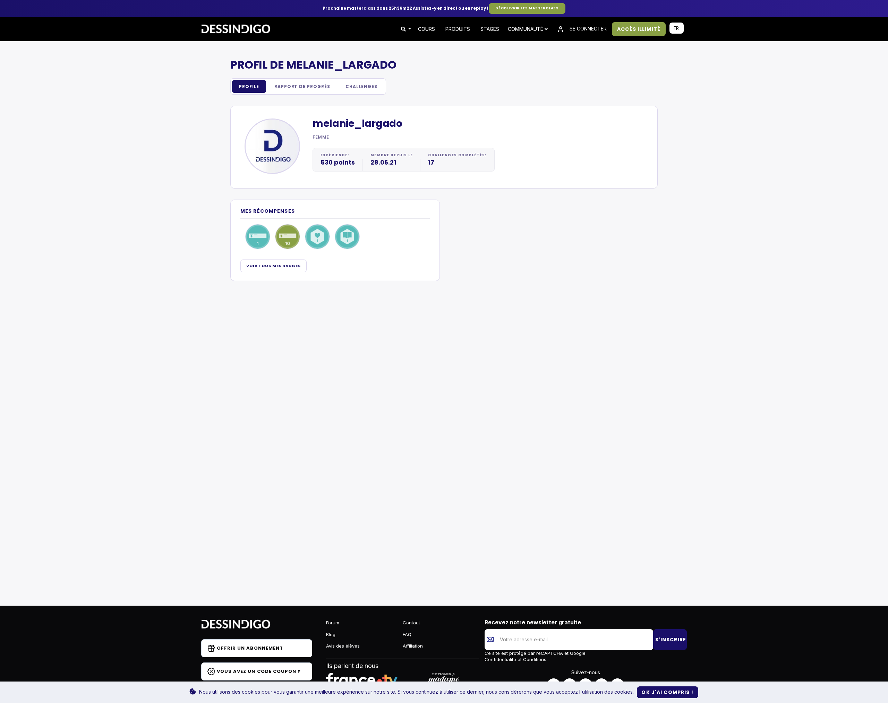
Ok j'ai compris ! (667, 692)
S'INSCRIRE (670, 639)
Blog (330, 634)
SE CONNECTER (587, 29)
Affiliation (413, 646)
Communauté (526, 29)
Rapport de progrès (302, 86)
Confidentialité (501, 659)
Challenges (361, 86)
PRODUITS (457, 29)
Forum (332, 622)
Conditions (534, 659)
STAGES (489, 29)
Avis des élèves (343, 646)
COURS (426, 29)
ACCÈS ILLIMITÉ (638, 29)
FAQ (407, 634)
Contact (411, 622)
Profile (249, 86)
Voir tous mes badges (273, 266)
